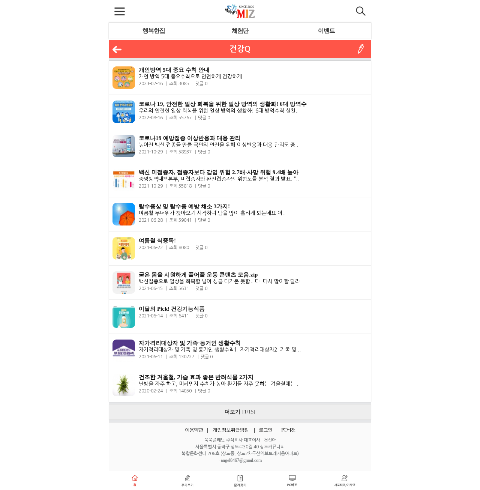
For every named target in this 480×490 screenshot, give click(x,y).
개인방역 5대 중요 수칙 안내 (174, 70)
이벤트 (326, 30)
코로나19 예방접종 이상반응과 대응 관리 (190, 138)
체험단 (240, 30)
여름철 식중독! (157, 240)
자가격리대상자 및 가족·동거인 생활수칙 (190, 343)
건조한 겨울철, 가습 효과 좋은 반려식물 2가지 (196, 377)
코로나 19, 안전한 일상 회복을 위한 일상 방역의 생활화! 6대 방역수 (223, 104)
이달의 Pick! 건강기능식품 (172, 309)
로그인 (265, 430)
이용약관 (194, 430)
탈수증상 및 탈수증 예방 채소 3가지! (184, 206)
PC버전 (288, 430)
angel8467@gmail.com (241, 460)
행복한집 (153, 30)
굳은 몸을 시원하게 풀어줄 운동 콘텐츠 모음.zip (198, 275)
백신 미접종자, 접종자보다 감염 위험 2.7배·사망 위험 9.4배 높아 (218, 172)
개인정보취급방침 (231, 430)
